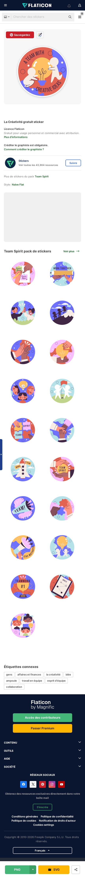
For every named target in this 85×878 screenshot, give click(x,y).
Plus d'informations (15, 137)
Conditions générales (25, 816)
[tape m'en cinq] (23, 313)
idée (68, 674)
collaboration (14, 686)
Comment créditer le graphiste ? (24, 149)
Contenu (10, 742)
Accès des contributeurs (42, 717)
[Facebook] (23, 784)
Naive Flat (18, 184)
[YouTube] (61, 784)
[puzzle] (62, 508)
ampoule (11, 680)
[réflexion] (23, 274)
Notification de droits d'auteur (57, 820)
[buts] (62, 586)
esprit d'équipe (56, 680)
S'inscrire (42, 807)
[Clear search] (61, 17)
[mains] (62, 430)
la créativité (53, 674)
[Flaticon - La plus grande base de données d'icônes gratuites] (37, 5)
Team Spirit (42, 176)
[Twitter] (33, 784)
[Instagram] (52, 784)
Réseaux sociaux (42, 774)
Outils (8, 750)
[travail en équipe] (62, 352)
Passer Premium (42, 728)
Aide (7, 758)
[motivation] (23, 547)
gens (9, 674)
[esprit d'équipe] (62, 313)
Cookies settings (43, 824)
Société (9, 766)
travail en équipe (32, 680)
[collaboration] (62, 274)
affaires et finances (29, 674)
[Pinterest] (42, 784)
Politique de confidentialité (57, 816)
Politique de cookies (23, 820)
